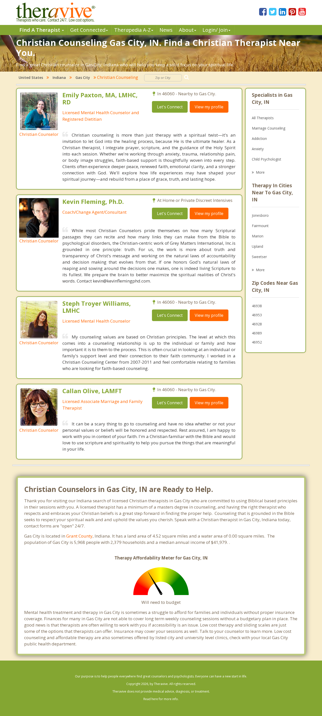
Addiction (259, 138)
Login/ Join (215, 29)
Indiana (59, 77)
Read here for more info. (161, 699)
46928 (257, 324)
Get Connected (87, 29)
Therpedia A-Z (132, 29)
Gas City (82, 77)
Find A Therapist (40, 29)
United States (31, 77)
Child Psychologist (266, 159)
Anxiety (258, 148)
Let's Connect (170, 107)
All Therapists (263, 117)
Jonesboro (260, 215)
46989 (257, 333)
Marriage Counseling (268, 128)
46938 (257, 305)
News (166, 29)
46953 (257, 315)
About (186, 29)
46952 (257, 342)
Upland (257, 246)
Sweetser (259, 256)
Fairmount (260, 225)
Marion (257, 236)
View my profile (209, 107)
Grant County (79, 536)
